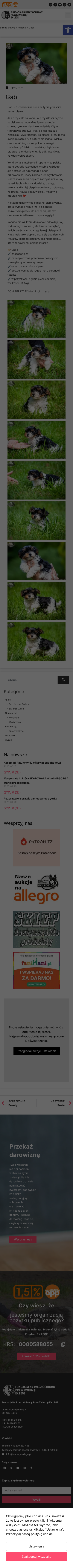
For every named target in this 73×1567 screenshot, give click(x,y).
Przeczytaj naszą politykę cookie (29, 1534)
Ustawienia (36, 1546)
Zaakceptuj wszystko (36, 1556)
